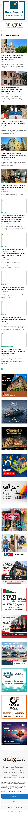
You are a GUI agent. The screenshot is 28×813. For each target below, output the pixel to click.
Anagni (3, 212)
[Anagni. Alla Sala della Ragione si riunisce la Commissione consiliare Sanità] (14, 176)
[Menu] (2, 25)
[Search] (26, 25)
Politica (4, 52)
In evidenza (4, 182)
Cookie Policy (10, 811)
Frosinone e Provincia (7, 346)
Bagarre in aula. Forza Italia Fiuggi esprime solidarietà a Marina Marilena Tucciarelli (13, 57)
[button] (26, 779)
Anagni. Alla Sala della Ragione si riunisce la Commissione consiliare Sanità (13, 187)
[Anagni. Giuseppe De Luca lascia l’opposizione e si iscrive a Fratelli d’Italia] (14, 112)
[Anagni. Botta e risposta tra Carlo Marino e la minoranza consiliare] (14, 278)
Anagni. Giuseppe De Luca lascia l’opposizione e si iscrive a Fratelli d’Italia (13, 123)
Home (2, 30)
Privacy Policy (17, 811)
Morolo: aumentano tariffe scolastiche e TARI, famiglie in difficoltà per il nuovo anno (11, 89)
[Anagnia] (14, 25)
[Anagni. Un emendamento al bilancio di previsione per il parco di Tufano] (14, 308)
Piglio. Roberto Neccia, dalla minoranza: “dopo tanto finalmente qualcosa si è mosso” (13, 351)
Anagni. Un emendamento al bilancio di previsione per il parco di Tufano (13, 319)
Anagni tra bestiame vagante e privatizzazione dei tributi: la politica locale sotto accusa (13, 155)
